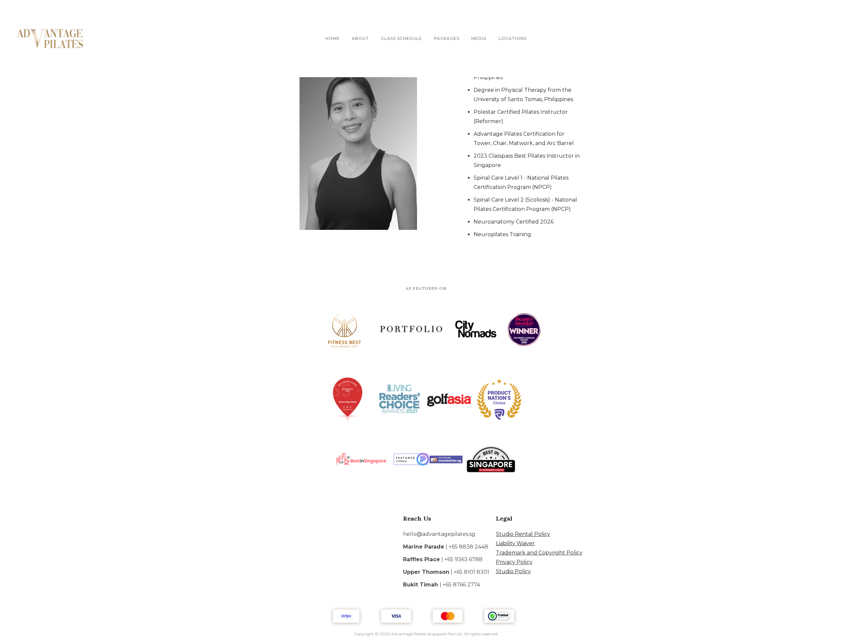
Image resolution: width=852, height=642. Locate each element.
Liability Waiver (515, 543)
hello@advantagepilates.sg (439, 534)
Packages (446, 38)
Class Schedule (401, 38)
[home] (50, 38)
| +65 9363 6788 (443, 559)
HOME (332, 38)
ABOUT (360, 38)
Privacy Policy (514, 562)
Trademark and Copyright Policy (539, 553)
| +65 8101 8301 (446, 572)
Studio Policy (513, 571)
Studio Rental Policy (523, 534)
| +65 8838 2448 (445, 547)
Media (479, 38)
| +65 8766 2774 (441, 584)
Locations (513, 38)
